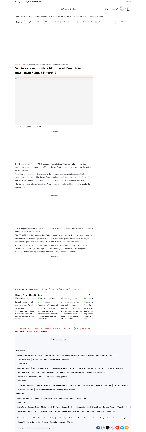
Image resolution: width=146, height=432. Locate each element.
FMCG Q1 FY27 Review (75, 372)
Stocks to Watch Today (40, 368)
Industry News (33, 411)
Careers (62, 422)
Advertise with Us (33, 422)
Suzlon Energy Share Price (26, 355)
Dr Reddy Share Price (40, 359)
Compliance (125, 418)
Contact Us (21, 422)
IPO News (56, 407)
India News (22, 64)
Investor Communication (86, 418)
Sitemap (45, 422)
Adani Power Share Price (70, 355)
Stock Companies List (25, 398)
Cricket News (96, 407)
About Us (33, 418)
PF (98, 16)
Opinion (60, 16)
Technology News (123, 407)
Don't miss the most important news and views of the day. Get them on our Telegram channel (54, 328)
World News (21, 411)
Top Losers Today (23, 372)
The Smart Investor (72, 16)
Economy (92, 16)
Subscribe (53, 422)
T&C (40, 418)
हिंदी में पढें (128, 2)
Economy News (78, 411)
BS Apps (70, 422)
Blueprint (53, 16)
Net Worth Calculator (60, 385)
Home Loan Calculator (25, 389)
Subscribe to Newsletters (43, 398)
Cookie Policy (61, 418)
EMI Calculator (75, 385)
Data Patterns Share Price (95, 372)
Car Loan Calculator (121, 385)
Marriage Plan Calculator (66, 389)
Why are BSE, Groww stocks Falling (29, 376)
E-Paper (37, 16)
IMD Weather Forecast (115, 368)
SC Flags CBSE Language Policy (56, 376)
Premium (24, 16)
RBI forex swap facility (52, 22)
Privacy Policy (49, 418)
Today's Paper (22, 418)
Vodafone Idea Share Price (59, 359)
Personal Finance (109, 407)
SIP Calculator (88, 385)
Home (18, 16)
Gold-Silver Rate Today (59, 368)
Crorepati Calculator (43, 385)
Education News (46, 411)
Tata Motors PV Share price (105, 355)
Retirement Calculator (103, 385)
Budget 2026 (111, 411)
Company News (33, 407)
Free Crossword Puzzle (78, 398)
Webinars (84, 16)
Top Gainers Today (38, 372)
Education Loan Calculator (45, 389)
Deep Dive (50, 372)
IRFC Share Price (87, 355)
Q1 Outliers (61, 372)
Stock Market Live (23, 368)
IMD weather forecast (69, 22)
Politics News (100, 411)
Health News (66, 411)
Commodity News (68, 407)
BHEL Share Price (23, 359)
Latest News (21, 407)
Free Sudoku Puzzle (61, 398)
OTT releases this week (105, 22)
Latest (30, 16)
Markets (44, 16)
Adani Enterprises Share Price (48, 355)
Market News (45, 407)
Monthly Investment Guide (33, 22)
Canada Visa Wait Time (87, 22)
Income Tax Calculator (25, 385)
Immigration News (83, 407)
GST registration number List (108, 418)
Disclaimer (72, 418)
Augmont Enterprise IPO (124, 22)
